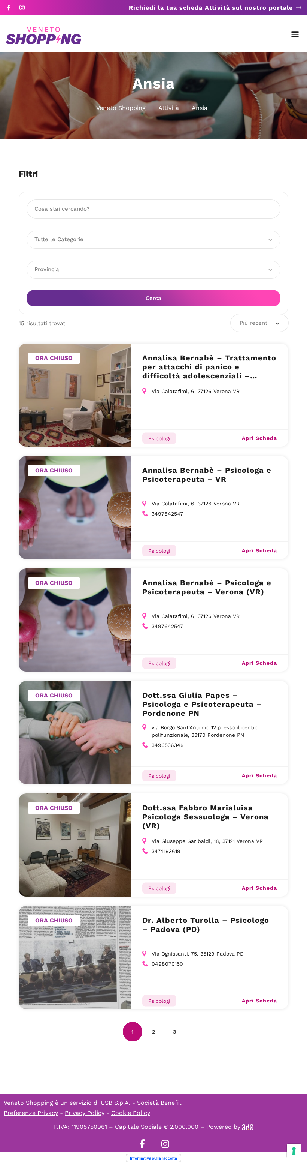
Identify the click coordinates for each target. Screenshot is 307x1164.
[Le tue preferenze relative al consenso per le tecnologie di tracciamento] (294, 1151)
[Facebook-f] (9, 7)
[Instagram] (22, 7)
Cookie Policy (130, 1112)
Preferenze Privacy (31, 1112)
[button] (295, 34)
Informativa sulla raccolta (153, 1158)
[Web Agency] (247, 1126)
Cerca (153, 298)
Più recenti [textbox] (254, 323)
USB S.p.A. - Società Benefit (141, 1102)
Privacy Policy (84, 1112)
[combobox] (259, 323)
